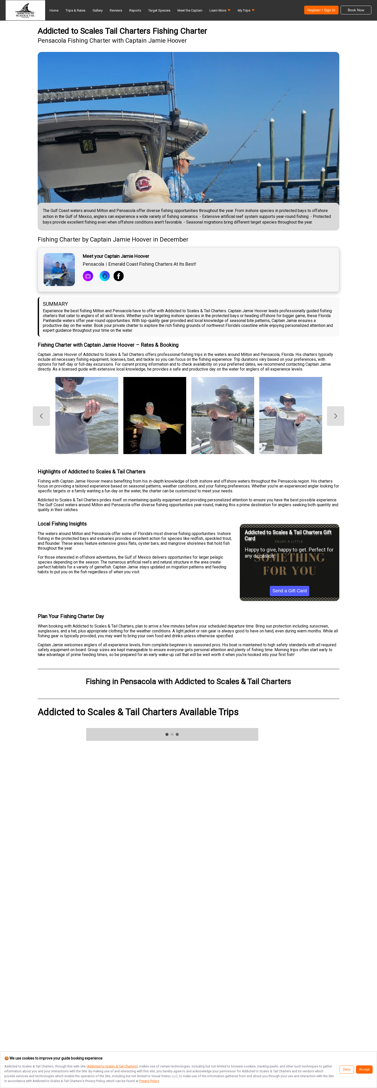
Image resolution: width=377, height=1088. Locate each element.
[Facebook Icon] (119, 276)
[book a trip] (88, 276)
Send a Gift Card (289, 590)
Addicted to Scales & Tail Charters (112, 1066)
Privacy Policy (149, 1081)
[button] (220, 11)
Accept (364, 1069)
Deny (347, 1069)
